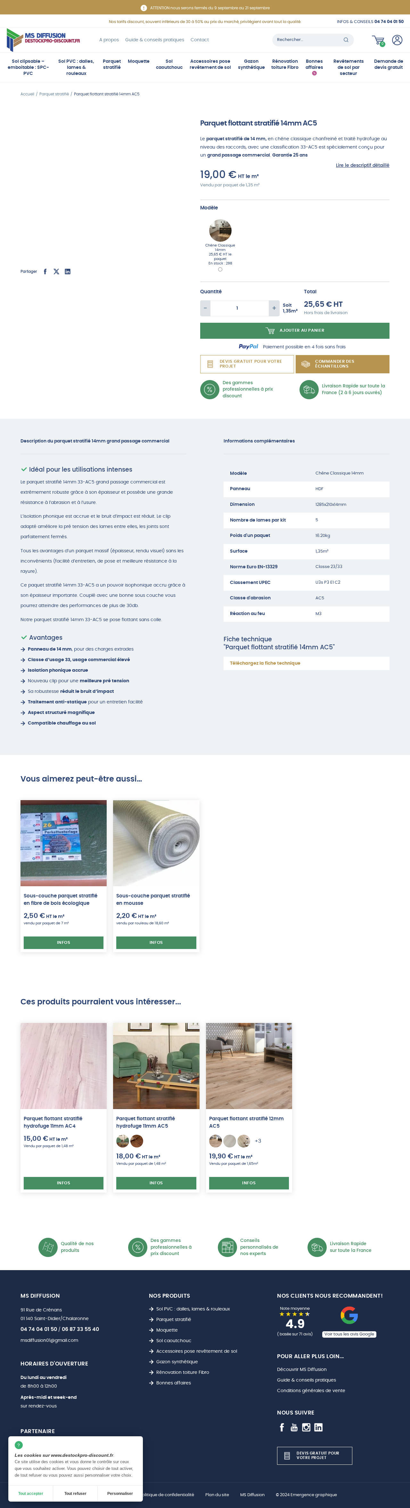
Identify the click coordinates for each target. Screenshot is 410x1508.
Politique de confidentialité (167, 1495)
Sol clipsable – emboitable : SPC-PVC (28, 67)
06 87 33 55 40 (80, 1329)
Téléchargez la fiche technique (265, 663)
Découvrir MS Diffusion (302, 1369)
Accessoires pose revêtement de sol (210, 64)
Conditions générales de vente (311, 1390)
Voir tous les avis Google (349, 1334)
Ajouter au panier (302, 330)
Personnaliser (120, 1493)
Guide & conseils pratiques (154, 40)
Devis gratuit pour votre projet (251, 364)
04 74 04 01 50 (38, 1329)
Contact (200, 40)
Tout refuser (75, 1493)
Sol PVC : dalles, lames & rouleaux (76, 67)
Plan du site (217, 1495)
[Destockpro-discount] (43, 40)
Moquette (139, 61)
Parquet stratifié (112, 64)
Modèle (209, 208)
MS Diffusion (252, 1495)
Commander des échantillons (334, 364)
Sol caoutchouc (169, 64)
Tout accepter (30, 1493)
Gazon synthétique (251, 64)
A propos (109, 40)
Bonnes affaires (314, 64)
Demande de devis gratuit (388, 64)
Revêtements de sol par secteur (348, 67)
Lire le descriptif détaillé (363, 165)
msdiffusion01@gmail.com (49, 1340)
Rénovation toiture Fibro (285, 64)
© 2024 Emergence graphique (306, 1495)
